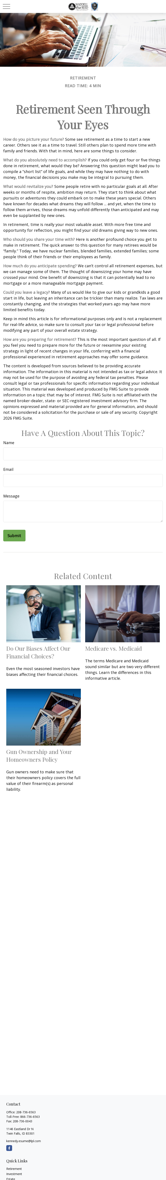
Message (11, 496)
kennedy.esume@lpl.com (23, 1141)
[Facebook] (9, 1148)
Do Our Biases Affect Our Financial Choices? (38, 652)
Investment (14, 1174)
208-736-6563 (26, 1112)
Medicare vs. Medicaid (113, 648)
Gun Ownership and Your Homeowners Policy (39, 755)
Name (8, 442)
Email (8, 469)
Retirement (14, 1169)
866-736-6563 (30, 1117)
